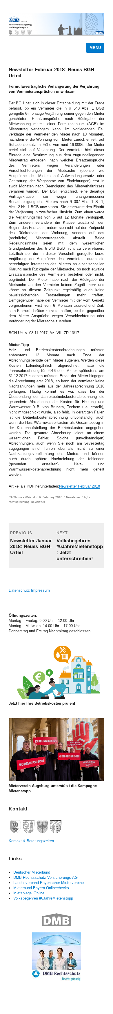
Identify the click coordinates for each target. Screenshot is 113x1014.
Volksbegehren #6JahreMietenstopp (43, 898)
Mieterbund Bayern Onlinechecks (41, 888)
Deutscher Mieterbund (31, 872)
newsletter (38, 501)
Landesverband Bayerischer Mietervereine (48, 883)
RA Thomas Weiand (22, 497)
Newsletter (73, 497)
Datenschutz (19, 590)
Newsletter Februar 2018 (79, 486)
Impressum (40, 590)
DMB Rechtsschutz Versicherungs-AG (45, 877)
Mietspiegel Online (28, 893)
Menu (95, 48)
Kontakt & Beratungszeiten (31, 841)
